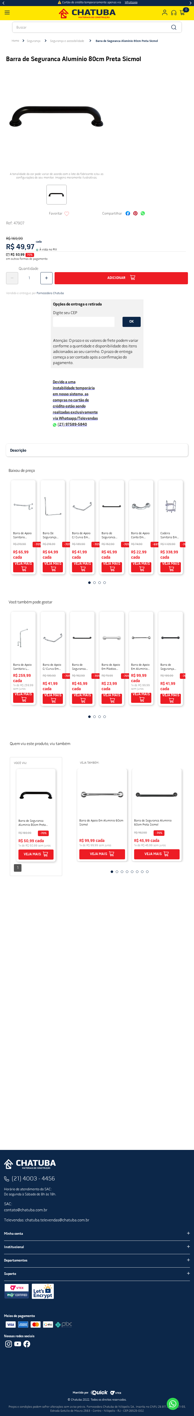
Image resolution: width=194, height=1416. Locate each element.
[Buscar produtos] (173, 27)
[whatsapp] (143, 214)
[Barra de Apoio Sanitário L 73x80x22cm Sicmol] (23, 638)
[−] (12, 278)
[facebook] (128, 214)
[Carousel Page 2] (94, 582)
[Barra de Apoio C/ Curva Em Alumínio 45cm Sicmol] (82, 506)
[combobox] (97, 27)
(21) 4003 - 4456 (33, 1179)
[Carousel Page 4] (104, 582)
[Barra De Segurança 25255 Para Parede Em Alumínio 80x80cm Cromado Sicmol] (53, 506)
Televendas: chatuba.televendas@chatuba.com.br (46, 1220)
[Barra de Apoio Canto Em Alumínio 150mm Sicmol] (141, 506)
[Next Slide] (190, 3)
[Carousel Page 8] (147, 871)
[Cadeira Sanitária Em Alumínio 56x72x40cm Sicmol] (170, 506)
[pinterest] (135, 214)
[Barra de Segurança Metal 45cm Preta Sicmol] (170, 638)
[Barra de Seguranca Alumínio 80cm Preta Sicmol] (36, 795)
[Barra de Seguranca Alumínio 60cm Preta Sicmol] (112, 506)
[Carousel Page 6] (137, 871)
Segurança (33, 41)
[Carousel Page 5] (132, 871)
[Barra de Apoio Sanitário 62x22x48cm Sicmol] (23, 506)
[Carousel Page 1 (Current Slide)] (89, 582)
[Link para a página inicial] (15, 40)
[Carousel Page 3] (99, 582)
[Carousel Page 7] (142, 871)
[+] (46, 278)
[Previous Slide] (3, 3)
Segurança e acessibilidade (67, 41)
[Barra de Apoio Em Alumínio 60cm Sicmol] (141, 638)
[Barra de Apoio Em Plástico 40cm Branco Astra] (112, 638)
